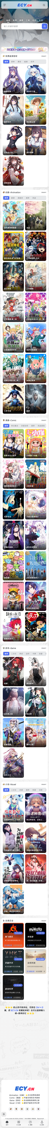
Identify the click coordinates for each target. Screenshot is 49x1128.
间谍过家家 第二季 (11, 380)
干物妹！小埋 (31, 456)
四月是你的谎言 (10, 228)
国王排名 (7, 289)
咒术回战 (7, 517)
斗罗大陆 (7, 411)
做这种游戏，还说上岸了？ (36, 820)
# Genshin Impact (42, 945)
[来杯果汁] (27, 1109)
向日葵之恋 (30, 122)
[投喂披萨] (21, 1109)
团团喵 (6, 578)
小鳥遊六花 (8, 152)
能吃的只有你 (31, 547)
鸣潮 (6, 683)
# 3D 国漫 (39, 971)
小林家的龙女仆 (10, 350)
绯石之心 (7, 775)
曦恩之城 (29, 744)
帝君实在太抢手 (10, 456)
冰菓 (28, 228)
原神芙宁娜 (30, 91)
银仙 (6, 608)
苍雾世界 (7, 744)
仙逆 (28, 411)
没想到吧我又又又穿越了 (13, 820)
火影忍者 (29, 486)
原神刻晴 (7, 91)
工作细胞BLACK (32, 258)
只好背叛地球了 (32, 578)
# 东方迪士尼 (18, 945)
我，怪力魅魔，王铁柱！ (36, 881)
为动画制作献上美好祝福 (13, 850)
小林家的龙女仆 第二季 (35, 319)
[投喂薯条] (16, 1109)
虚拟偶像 (29, 152)
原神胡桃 (7, 183)
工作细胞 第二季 (10, 319)
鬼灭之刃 (29, 639)
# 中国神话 (17, 997)
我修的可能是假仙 (11, 881)
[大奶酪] (33, 1109)
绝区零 (29, 714)
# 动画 (21, 971)
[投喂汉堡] (10, 1109)
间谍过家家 (30, 380)
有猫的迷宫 (8, 547)
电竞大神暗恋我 (32, 608)
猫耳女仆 (7, 122)
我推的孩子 (8, 639)
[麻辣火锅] (38, 1109)
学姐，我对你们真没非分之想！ (16, 911)
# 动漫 (16, 971)
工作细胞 (29, 289)
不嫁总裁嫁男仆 (32, 517)
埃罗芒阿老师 (31, 350)
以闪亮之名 (8, 714)
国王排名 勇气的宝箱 (12, 258)
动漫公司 (9, 945)
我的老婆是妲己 (10, 486)
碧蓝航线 (29, 683)
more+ (43, 56)
